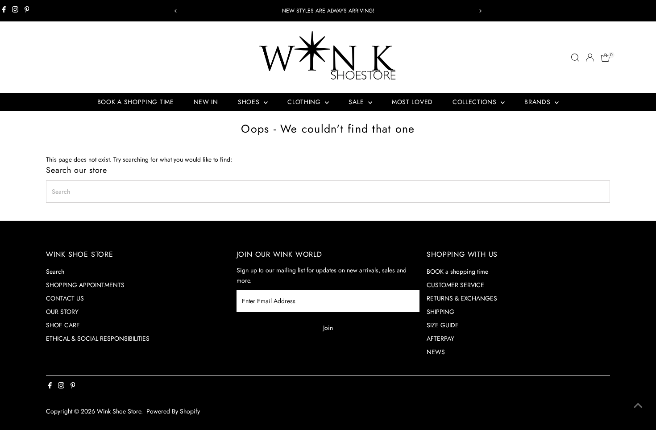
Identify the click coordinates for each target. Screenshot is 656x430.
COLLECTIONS (475, 101)
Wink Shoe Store (119, 411)
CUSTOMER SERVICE (455, 284)
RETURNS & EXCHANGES (462, 298)
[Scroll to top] (638, 405)
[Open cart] (605, 58)
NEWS (436, 351)
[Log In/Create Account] (590, 58)
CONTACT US (65, 298)
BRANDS (538, 101)
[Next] (480, 11)
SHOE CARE (63, 325)
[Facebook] (4, 10)
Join (328, 327)
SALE (357, 101)
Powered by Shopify (173, 411)
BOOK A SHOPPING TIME (135, 101)
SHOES (250, 101)
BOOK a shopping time (457, 271)
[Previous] (176, 11)
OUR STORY (62, 311)
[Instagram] (15, 10)
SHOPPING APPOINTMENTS (85, 284)
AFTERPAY (440, 338)
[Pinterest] (27, 10)
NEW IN (206, 101)
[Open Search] (575, 58)
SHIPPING (440, 311)
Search (55, 271)
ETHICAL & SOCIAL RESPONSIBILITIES (97, 338)
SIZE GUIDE (443, 325)
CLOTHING (305, 101)
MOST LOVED (412, 101)
